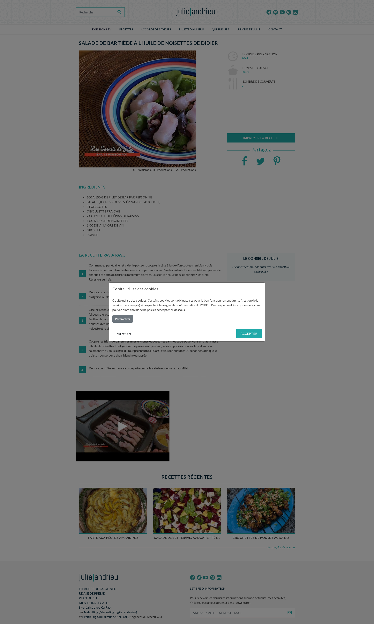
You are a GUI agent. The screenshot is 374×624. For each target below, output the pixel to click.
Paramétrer (122, 319)
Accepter (249, 333)
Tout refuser (123, 333)
